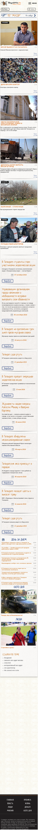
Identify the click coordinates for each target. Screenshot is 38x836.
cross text (7, 663)
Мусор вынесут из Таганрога (14, 47)
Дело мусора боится (10, 84)
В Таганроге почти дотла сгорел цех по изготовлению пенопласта (14, 569)
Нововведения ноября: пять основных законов (17, 563)
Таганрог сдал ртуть (12, 354)
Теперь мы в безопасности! (12, 615)
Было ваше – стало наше (12, 206)
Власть (10, 803)
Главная (10, 800)
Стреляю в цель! (7, 647)
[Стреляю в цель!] (19, 634)
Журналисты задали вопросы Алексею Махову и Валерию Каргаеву (16, 407)
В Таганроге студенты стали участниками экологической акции (18, 263)
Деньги (27, 807)
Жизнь (27, 803)
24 (36, 244)
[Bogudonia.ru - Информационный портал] (10, 3)
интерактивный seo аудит (13, 665)
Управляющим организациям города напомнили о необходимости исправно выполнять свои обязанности (16, 294)
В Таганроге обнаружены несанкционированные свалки (16, 438)
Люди (19, 619)
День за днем (18, 539)
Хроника (27, 800)
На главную (29, 15)
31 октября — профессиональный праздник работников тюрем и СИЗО (15, 548)
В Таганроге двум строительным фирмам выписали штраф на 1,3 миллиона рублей (15, 583)
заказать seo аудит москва (13, 660)
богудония (8, 658)
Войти (32, 9)
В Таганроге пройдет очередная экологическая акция (17, 378)
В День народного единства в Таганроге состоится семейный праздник (14, 578)
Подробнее (7, 281)
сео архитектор (9, 668)
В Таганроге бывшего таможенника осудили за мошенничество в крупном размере (16, 553)
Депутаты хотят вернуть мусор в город (12, 165)
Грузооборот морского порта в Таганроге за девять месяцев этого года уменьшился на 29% (16, 543)
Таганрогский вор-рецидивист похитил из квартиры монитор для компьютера (15, 573)
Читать (35, 53)
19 (36, 206)
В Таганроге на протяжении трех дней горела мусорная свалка (18, 330)
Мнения (10, 810)
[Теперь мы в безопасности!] (19, 602)
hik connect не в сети (11, 670)
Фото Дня (19, 587)
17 (36, 84)
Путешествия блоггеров (12, 244)
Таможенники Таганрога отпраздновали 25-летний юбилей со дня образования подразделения (15, 559)
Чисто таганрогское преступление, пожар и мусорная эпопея (11, 123)
